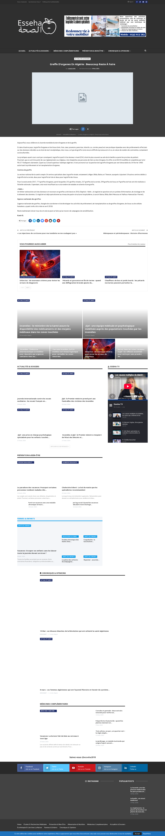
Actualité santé (68, 277)
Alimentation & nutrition (71, 462)
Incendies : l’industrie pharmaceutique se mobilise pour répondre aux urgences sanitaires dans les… (32, 353)
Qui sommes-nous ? (35, 2)
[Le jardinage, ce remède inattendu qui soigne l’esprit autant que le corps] (89, 743)
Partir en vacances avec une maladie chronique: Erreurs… (41, 504)
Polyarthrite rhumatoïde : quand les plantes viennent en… (109, 722)
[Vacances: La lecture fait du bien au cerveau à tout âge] (60, 721)
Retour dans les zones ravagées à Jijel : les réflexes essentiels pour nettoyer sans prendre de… (131, 353)
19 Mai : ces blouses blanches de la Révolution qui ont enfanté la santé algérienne (74, 631)
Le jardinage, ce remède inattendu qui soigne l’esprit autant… (110, 742)
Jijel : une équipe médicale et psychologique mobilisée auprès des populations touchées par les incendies (113, 329)
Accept (137, 834)
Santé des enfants (24, 525)
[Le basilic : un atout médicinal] (124, 801)
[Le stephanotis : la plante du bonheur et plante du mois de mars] (124, 810)
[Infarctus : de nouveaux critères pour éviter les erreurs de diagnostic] (40, 264)
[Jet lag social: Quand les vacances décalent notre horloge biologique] (67, 505)
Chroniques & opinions (118, 51)
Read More (147, 833)
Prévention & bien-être (92, 51)
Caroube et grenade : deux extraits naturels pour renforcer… (109, 712)
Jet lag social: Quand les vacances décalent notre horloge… (85, 504)
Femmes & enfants (50, 827)
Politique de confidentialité (51, 2)
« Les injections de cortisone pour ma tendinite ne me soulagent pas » (47, 233)
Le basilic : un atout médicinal (137, 799)
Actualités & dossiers (39, 51)
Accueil (22, 51)
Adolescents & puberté (70, 536)
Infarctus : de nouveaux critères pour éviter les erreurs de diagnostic (98, 354)
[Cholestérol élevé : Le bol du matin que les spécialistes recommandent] (82, 473)
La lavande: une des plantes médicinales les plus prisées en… (137, 789)
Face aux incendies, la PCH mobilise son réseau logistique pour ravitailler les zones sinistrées (65, 353)
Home (19, 824)
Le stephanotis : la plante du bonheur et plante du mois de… (138, 810)
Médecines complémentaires (66, 51)
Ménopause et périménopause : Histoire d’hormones (125, 233)
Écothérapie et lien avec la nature (29, 827)
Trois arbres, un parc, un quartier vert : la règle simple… (110, 732)
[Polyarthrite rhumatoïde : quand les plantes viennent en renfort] (89, 723)
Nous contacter (22, 2)
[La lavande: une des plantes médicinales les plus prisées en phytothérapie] (124, 790)
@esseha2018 (89, 757)
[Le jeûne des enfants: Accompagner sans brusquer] (71, 551)
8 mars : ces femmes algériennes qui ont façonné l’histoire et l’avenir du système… (75, 690)
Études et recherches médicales (35, 824)
